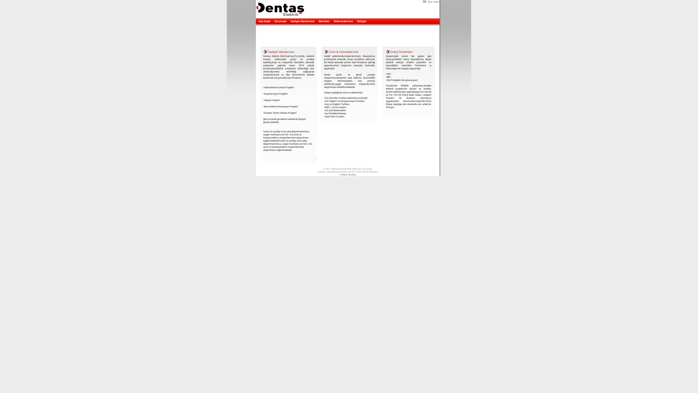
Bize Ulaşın (434, 1)
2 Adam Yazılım (348, 174)
